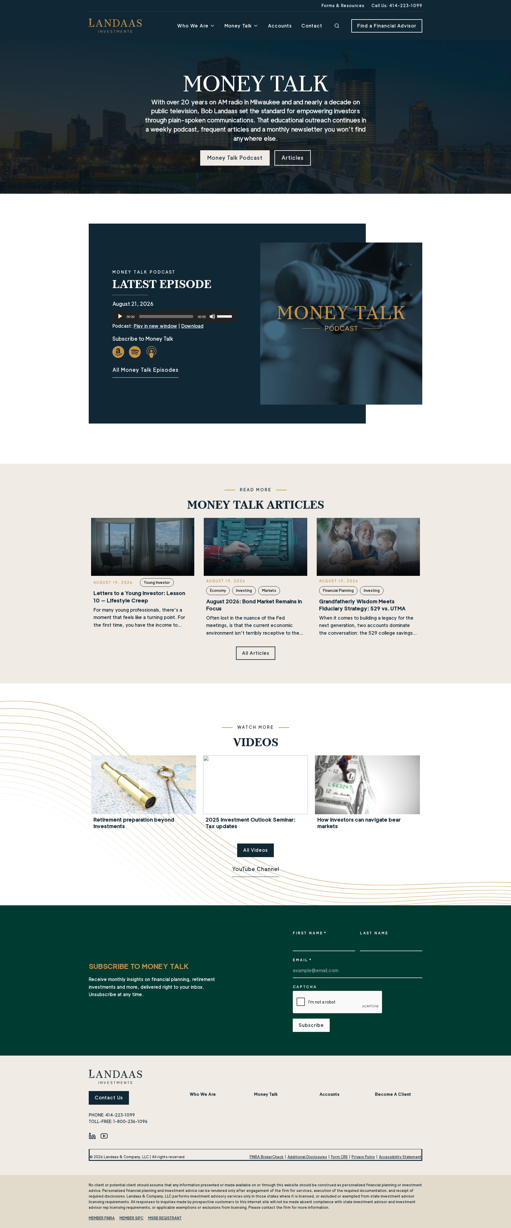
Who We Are (192, 26)
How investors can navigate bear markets (359, 823)
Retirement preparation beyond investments (133, 823)
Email (302, 960)
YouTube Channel (255, 869)
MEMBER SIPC (131, 1218)
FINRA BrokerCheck (267, 1157)
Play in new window (155, 326)
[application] (174, 316)
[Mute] (212, 316)
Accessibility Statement (400, 1157)
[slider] (225, 316)
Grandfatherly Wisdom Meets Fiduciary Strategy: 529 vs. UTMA (362, 605)
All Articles (255, 653)
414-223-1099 (120, 1114)
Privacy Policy (363, 1157)
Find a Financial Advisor (386, 26)
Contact (311, 26)
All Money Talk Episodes (145, 370)
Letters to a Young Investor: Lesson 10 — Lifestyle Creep (139, 597)
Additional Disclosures (307, 1157)
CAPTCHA (305, 987)
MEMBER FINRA (102, 1218)
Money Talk (238, 26)
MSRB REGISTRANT (165, 1218)
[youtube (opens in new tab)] (104, 1136)
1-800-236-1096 (130, 1121)
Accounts (280, 26)
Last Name (374, 933)
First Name (310, 933)
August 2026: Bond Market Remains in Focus (254, 605)
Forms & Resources (342, 5)
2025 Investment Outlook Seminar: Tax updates (250, 823)
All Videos (255, 850)
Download (192, 326)
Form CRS (339, 1157)
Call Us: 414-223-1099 (396, 5)
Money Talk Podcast (235, 158)
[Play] (120, 316)
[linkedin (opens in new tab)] (92, 1136)
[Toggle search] (337, 26)
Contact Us (109, 1098)
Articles (293, 158)
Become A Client (393, 1094)
